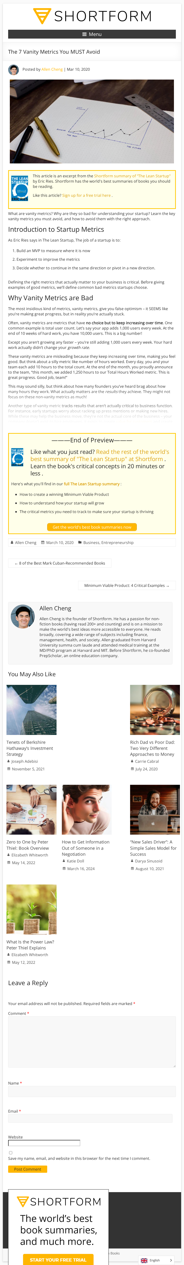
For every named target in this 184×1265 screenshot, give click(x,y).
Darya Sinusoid (148, 861)
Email (14, 1111)
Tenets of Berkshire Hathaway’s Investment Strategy (29, 748)
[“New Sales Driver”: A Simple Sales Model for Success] (155, 787)
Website (15, 1137)
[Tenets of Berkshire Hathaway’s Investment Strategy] (31, 687)
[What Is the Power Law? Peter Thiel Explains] (31, 887)
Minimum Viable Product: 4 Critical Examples (127, 585)
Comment (18, 1013)
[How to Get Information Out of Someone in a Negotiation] (87, 787)
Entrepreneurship (117, 542)
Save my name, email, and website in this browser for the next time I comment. (79, 1158)
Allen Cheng (52, 69)
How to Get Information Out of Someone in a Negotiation (85, 848)
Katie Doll (75, 861)
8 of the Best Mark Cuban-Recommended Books (59, 563)
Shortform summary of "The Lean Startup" (132, 176)
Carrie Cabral (147, 761)
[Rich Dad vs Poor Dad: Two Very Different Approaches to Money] (155, 687)
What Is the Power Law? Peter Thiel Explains (30, 945)
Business (91, 542)
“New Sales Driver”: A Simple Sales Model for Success (153, 848)
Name (15, 1083)
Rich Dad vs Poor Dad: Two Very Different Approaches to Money (152, 748)
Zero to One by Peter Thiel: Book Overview (27, 845)
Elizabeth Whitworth (30, 855)
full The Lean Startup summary (92, 483)
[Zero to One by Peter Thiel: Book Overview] (31, 787)
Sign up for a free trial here (87, 195)
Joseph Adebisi (25, 761)
